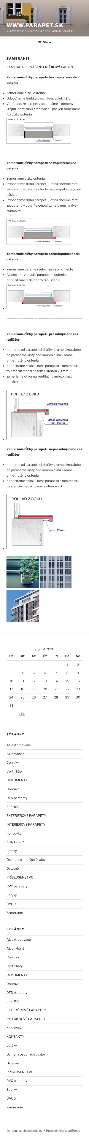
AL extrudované (18, 745)
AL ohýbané (15, 754)
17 (11, 689)
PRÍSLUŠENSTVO (19, 877)
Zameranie (14, 913)
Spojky (11, 895)
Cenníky (12, 763)
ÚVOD (11, 904)
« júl (22, 714)
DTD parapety (16, 798)
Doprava (12, 789)
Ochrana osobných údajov (26, 860)
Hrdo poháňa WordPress (63, 1130)
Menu (47, 42)
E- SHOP (12, 807)
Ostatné (12, 869)
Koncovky (13, 833)
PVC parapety (16, 886)
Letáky (11, 851)
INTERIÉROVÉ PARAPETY (25, 825)
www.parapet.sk (35, 25)
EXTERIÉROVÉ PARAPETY (26, 816)
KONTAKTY (15, 842)
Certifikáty (14, 771)
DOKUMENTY (17, 780)
